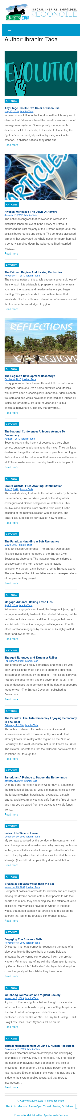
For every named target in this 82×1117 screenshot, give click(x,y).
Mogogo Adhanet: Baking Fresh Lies (29, 602)
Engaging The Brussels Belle (23, 939)
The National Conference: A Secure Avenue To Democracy (35, 433)
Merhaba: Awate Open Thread (34, 1106)
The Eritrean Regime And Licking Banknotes (33, 272)
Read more (11, 145)
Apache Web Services (56, 1115)
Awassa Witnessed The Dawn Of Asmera (31, 211)
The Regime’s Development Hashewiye (30, 376)
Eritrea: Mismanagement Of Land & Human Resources (40, 1045)
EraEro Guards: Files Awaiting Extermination (34, 486)
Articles (11, 101)
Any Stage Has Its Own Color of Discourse (32, 108)
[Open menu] (9, 31)
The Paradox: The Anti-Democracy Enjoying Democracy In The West (41, 720)
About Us (11, 1106)
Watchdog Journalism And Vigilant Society (32, 995)
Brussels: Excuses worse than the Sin (29, 884)
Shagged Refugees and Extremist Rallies (31, 657)
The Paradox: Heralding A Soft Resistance (32, 541)
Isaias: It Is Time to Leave (21, 833)
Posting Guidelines (63, 1106)
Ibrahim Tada (26, 111)
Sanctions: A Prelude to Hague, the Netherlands (36, 777)
